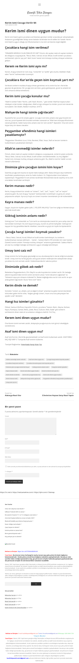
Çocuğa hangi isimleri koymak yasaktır (58, 359)
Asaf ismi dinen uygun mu (36, 359)
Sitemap (51, 492)
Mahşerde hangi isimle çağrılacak (30, 378)
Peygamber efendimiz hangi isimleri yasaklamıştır (57, 378)
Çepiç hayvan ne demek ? (12, 527)
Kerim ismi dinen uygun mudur (52, 375)
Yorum (7, 416)
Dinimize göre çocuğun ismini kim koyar (17, 367)
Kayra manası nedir (11, 371)
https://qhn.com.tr (41, 492)
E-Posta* (7, 448)
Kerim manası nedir (11, 378)
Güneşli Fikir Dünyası (39, 13)
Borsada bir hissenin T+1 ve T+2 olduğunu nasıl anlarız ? (21, 515)
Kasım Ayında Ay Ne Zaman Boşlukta (15, 607)
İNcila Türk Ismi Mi (10, 601)
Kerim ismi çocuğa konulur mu (31, 375)
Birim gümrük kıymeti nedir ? (13, 533)
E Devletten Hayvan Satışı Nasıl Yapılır (58, 395)
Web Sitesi (8, 457)
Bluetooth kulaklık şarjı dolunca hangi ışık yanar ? (19, 521)
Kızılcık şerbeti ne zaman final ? (14, 530)
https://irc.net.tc (6, 492)
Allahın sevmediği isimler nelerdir (16, 359)
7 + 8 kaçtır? (9, 471)
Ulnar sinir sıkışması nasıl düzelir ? (15, 509)
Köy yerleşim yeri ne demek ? (13, 536)
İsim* (6, 439)
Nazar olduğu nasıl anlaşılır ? (13, 524)
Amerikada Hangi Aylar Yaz (31, 344)
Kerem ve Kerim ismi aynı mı (50, 371)
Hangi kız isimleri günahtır (59, 367)
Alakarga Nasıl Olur (13, 395)
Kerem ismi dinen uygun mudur (30, 371)
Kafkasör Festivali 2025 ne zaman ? (15, 512)
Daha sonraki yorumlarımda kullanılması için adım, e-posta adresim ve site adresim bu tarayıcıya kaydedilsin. (39, 466)
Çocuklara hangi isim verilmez (14, 363)
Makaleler (14, 354)
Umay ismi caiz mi (11, 382)
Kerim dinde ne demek (12, 375)
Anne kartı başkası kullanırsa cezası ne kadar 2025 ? (20, 518)
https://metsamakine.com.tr (23, 492)
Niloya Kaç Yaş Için (10, 595)
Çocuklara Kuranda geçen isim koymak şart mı (40, 363)
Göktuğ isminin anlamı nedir (41, 367)
